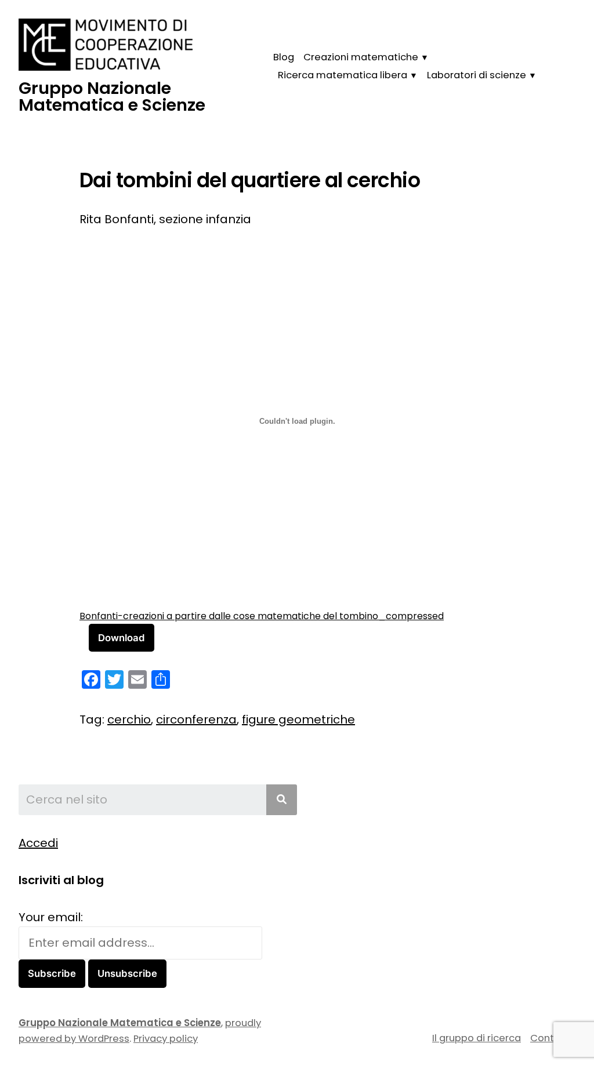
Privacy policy (165, 1038)
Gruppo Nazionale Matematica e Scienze (112, 97)
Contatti (550, 1038)
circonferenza (196, 719)
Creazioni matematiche (360, 57)
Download (121, 638)
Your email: (51, 917)
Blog (283, 57)
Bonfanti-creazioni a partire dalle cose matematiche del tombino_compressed (261, 616)
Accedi (38, 843)
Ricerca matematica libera (342, 75)
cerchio (129, 719)
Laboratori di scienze (476, 75)
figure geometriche (298, 719)
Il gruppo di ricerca (476, 1038)
